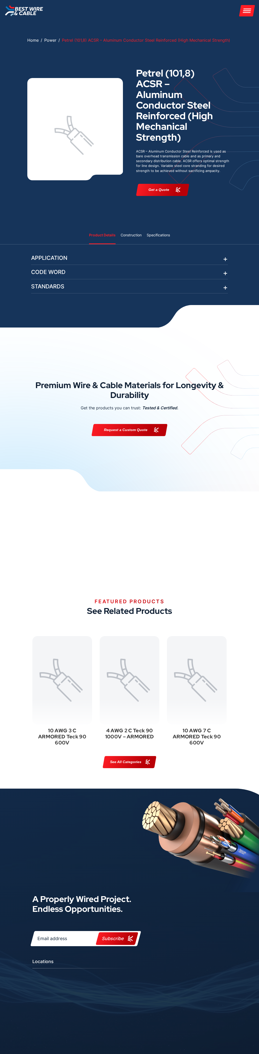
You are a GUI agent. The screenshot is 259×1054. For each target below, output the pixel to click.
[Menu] (247, 10)
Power (50, 40)
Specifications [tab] (158, 235)
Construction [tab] (131, 235)
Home (33, 40)
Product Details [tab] (102, 235)
